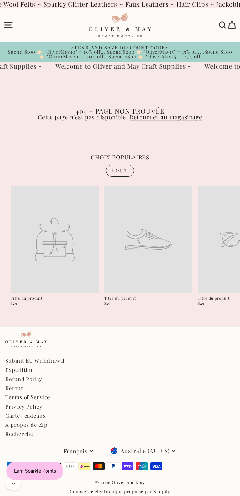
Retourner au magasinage (166, 117)
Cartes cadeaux (25, 415)
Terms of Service (27, 397)
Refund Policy (23, 378)
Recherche (19, 433)
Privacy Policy (23, 406)
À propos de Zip (26, 424)
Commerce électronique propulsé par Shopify (120, 491)
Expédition (19, 369)
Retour (14, 388)
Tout (120, 170)
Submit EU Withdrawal (35, 360)
